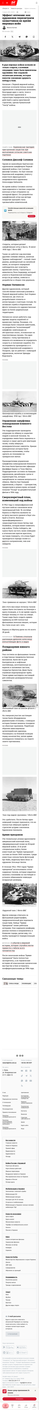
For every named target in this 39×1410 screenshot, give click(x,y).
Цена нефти (10, 1216)
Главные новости (11, 1143)
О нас (4, 1092)
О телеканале (6, 1102)
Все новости (10, 1140)
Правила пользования (9, 1112)
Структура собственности (25, 1118)
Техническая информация (25, 1107)
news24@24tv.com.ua (9, 1063)
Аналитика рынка (11, 1280)
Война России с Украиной (15, 1163)
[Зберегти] (34, 36)
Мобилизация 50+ (11, 1194)
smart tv (8, 1352)
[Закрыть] (35, 1390)
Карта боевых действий (13, 1168)
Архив (23, 1122)
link (22, 1070)
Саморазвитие (10, 1268)
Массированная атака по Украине (17, 1177)
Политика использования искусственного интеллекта (7, 1122)
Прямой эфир (10, 1148)
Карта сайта (24, 1125)
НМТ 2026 (9, 1265)
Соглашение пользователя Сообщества (25, 1097)
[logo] (13, 3)
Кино (8, 1237)
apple (22, 1347)
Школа (8, 1262)
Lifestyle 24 (5, 8)
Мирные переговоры (13, 1171)
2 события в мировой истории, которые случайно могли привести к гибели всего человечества (18, 947)
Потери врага (10, 1182)
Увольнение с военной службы (16, 1191)
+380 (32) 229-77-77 (14, 1380)
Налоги (8, 1227)
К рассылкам (12, 1334)
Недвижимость (11, 1277)
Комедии (9, 1247)
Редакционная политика (10, 1099)
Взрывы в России (11, 1179)
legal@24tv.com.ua (25, 1383)
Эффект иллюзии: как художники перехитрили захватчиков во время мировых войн (30, 8)
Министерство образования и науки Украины (21, 1259)
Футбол (8, 1297)
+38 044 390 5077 (26, 1063)
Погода (8, 1156)
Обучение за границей (13, 1270)
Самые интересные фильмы (15, 1239)
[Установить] (19, 1395)
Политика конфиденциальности (9, 1116)
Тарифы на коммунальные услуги (17, 1225)
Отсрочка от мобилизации (14, 1202)
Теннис (8, 1300)
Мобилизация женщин (13, 1197)
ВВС (12, 31)
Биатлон (8, 1303)
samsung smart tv (22, 1352)
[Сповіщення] (36, 3)
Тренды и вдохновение (13, 1285)
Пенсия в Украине (12, 1230)
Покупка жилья (11, 1282)
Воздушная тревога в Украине (16, 1174)
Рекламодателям (7, 1109)
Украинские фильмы (12, 1242)
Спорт (8, 1292)
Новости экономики (13, 1214)
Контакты (24, 1111)
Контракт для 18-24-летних (14, 1199)
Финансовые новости (13, 1222)
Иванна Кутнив (12, 27)
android (8, 1347)
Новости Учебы (12, 1257)
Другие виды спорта (12, 1305)
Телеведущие (6, 1105)
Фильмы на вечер (11, 1245)
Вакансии (24, 1114)
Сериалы (9, 1250)
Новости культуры (16, 8)
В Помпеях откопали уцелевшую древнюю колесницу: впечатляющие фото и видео (17, 639)
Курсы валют (10, 1219)
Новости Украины (11, 1146)
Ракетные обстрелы (12, 1166)
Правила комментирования (26, 1102)
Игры (22, 1128)
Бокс (7, 1294)
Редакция (5, 1096)
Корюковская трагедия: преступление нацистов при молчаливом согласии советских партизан (18, 151)
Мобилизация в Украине (15, 1189)
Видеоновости (10, 1151)
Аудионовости (10, 1154)
